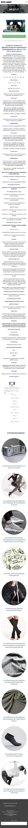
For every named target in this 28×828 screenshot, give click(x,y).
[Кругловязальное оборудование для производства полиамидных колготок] (14, 485)
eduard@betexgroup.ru (13, 814)
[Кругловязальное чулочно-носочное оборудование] (14, 738)
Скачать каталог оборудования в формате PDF (14, 36)
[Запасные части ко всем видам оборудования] (14, 559)
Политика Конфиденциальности (10, 805)
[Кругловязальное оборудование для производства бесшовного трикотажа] (14, 773)
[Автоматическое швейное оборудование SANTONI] (14, 593)
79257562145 (6, 814)
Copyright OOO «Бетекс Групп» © (10, 803)
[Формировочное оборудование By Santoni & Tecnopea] (14, 450)
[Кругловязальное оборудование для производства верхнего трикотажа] (14, 665)
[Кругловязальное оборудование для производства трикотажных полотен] (14, 701)
